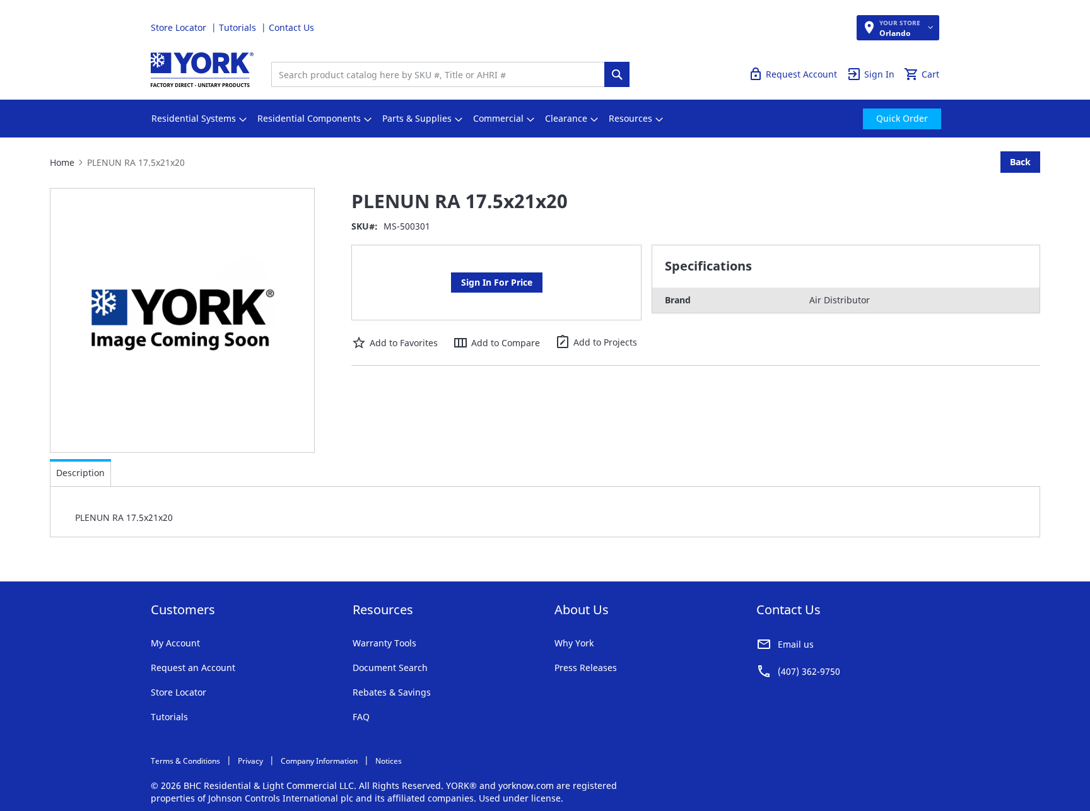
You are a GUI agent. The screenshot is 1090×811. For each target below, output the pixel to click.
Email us (796, 644)
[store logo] (202, 69)
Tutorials (239, 27)
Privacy (250, 761)
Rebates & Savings (392, 692)
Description (80, 473)
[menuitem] (193, 118)
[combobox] (441, 74)
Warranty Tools (384, 643)
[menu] (545, 118)
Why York (574, 643)
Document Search (390, 668)
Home (62, 162)
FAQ (361, 717)
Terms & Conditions (185, 761)
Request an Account (193, 668)
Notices (388, 761)
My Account (175, 643)
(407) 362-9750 (809, 671)
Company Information (319, 761)
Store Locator (180, 27)
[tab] (80, 473)
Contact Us (291, 27)
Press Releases (585, 668)
